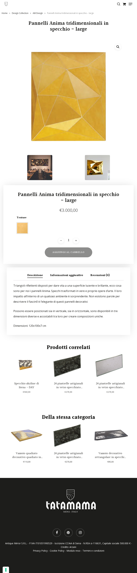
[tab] (35, 275)
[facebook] (57, 532)
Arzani (73, 547)
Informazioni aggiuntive (66, 275)
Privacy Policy (40, 550)
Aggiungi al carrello (68, 252)
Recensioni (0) (100, 275)
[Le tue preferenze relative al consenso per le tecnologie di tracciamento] (6, 570)
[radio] (22, 228)
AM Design (38, 13)
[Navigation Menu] (130, 4)
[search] (118, 4)
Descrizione (35, 275)
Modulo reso (73, 550)
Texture (22, 218)
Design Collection (20, 13)
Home (5, 13)
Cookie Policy (57, 550)
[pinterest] (68, 532)
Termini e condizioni (93, 550)
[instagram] (80, 532)
